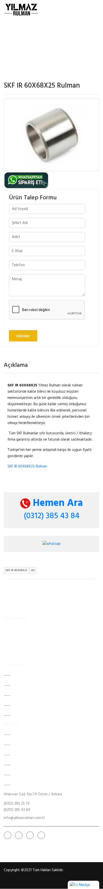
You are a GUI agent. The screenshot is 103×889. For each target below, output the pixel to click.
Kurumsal (20, 685)
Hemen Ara (56, 503)
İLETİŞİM (20, 716)
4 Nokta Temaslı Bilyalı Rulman (37, 755)
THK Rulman (22, 765)
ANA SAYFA (23, 675)
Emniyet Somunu (26, 775)
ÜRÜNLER (20, 705)
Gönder (23, 336)
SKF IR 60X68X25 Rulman (27, 466)
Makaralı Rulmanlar (27, 745)
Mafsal (18, 735)
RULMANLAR (23, 695)
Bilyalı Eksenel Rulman (30, 785)
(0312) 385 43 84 (52, 516)
